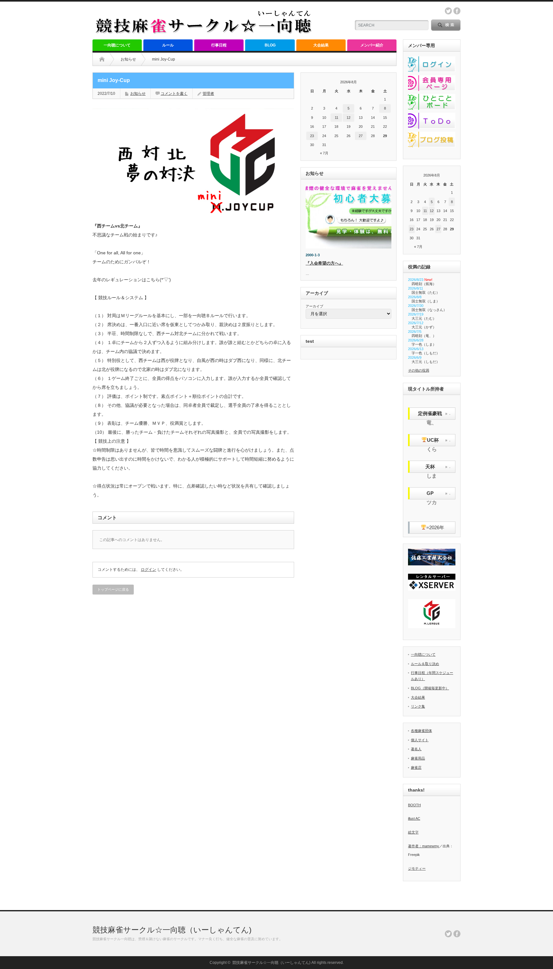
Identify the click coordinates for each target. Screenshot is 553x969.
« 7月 (324, 153)
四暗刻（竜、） (424, 336)
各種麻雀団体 (421, 731)
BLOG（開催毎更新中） (430, 688)
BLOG (270, 45)
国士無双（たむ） (426, 292)
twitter (448, 10)
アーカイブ (314, 306)
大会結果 (321, 45)
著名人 (416, 749)
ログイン (148, 569)
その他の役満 (418, 370)
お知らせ (128, 59)
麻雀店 (416, 767)
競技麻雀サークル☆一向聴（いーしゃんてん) (172, 929)
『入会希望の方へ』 (324, 263)
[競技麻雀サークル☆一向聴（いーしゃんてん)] (204, 32)
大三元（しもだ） (426, 362)
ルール (168, 45)
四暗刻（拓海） (424, 284)
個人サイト (420, 740)
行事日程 (219, 45)
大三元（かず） (424, 327)
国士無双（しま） (426, 301)
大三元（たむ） (424, 318)
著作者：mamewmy (423, 846)
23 (312, 136)
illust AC (414, 818)
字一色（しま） (424, 344)
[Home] (102, 59)
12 (348, 117)
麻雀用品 (418, 758)
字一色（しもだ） (426, 353)
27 (361, 136)
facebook (457, 10)
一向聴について (117, 45)
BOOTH (414, 805)
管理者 (208, 93)
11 (336, 117)
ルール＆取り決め (425, 664)
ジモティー (417, 868)
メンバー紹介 (371, 45)
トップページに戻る (113, 589)
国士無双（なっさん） (429, 310)
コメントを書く (174, 93)
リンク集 (418, 706)
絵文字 (413, 832)
